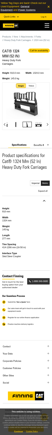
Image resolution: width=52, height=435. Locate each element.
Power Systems (26, 10)
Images (21, 86)
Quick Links (10, 16)
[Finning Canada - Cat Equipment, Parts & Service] (10, 26)
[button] (47, 25)
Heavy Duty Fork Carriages (11, 62)
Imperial (36, 183)
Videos (31, 86)
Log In (43, 17)
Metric (45, 183)
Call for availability (39, 50)
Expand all (43, 190)
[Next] (47, 124)
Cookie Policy (32, 431)
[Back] (4, 124)
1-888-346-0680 (40, 281)
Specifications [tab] (19, 144)
